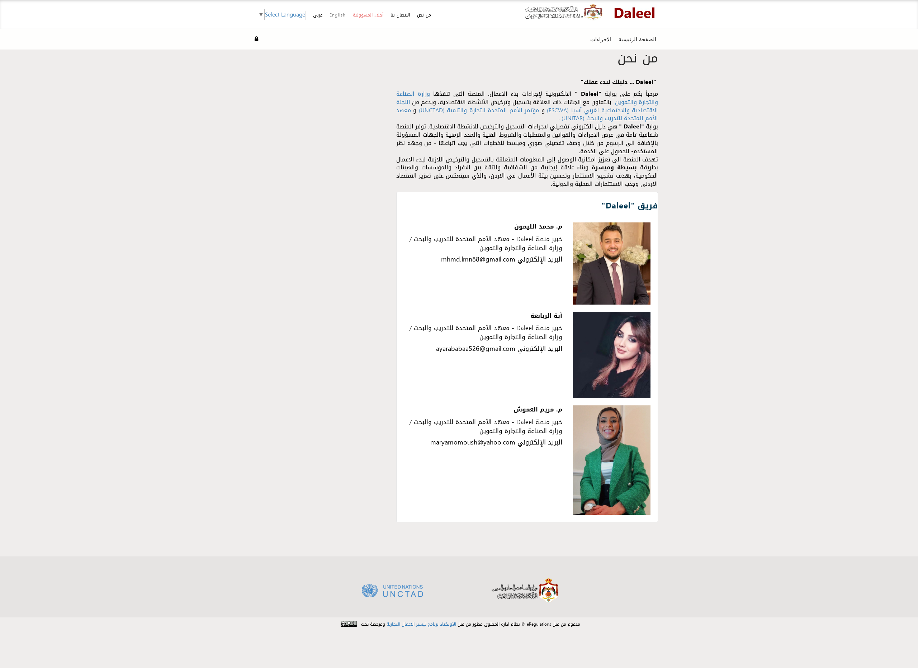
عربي (317, 15)
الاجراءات (600, 39)
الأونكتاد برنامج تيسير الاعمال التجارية (421, 624)
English (338, 15)
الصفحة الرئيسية (637, 39)
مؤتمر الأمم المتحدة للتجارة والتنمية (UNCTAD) (479, 110)
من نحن (424, 15)
